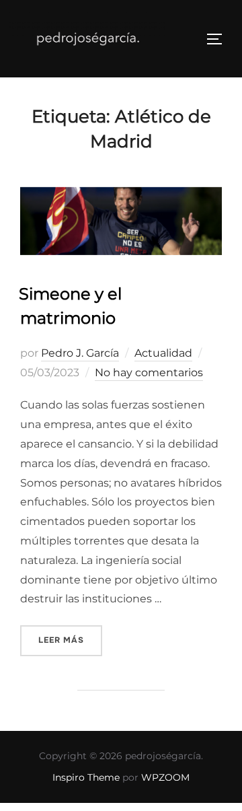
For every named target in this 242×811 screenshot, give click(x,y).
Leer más (70, 639)
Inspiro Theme (86, 777)
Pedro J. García (80, 353)
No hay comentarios (149, 372)
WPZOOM (165, 777)
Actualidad (163, 353)
